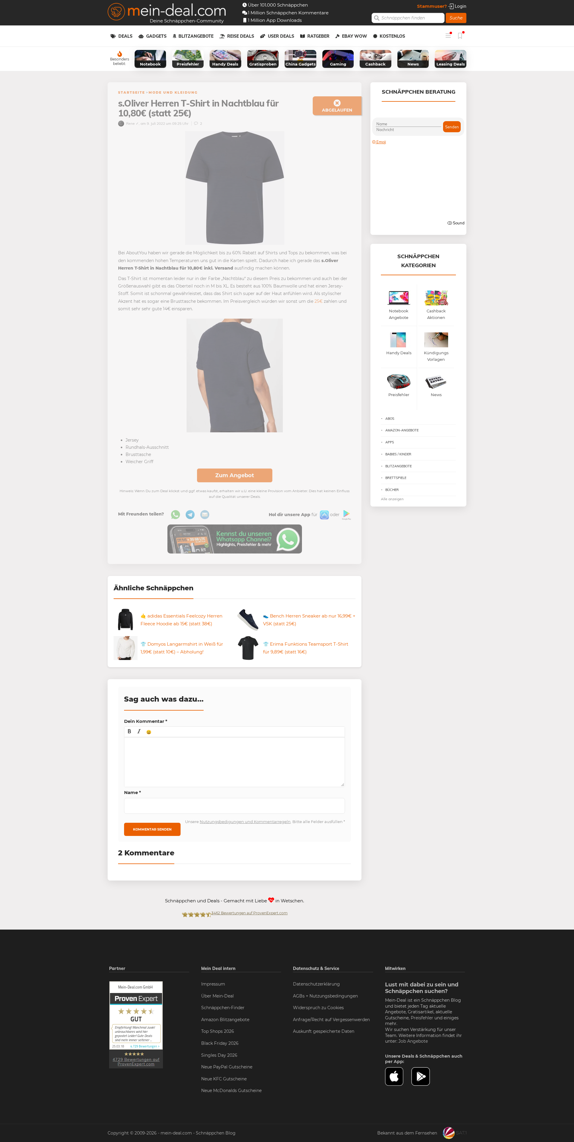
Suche (456, 18)
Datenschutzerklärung (316, 984)
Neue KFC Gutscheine (224, 1079)
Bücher (392, 490)
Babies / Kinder (398, 454)
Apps (389, 442)
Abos (389, 418)
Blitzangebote (195, 36)
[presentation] (129, 732)
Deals (125, 36)
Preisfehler (422, 1018)
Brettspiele (395, 478)
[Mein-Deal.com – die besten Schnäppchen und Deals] (167, 12)
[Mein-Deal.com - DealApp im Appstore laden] (398, 1076)
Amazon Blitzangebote (225, 1019)
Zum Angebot (234, 475)
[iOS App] (324, 514)
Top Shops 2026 (217, 1031)
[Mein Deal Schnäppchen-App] (424, 1076)
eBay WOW (354, 36)
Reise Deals (240, 36)
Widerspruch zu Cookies (318, 1007)
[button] (129, 731)
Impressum (213, 984)
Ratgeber (318, 36)
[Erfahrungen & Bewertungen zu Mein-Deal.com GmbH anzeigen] (136, 1024)
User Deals (281, 36)
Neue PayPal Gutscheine (226, 1067)
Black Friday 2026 (220, 1043)
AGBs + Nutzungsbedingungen (325, 996)
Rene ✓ (132, 123)
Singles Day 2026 (219, 1055)
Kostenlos (392, 36)
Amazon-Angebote (402, 430)
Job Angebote (413, 1041)
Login (460, 6)
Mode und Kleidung (173, 92)
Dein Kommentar (145, 721)
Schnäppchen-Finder (223, 1007)
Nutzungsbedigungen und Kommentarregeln (245, 821)
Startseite (131, 92)
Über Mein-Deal (217, 996)
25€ (319, 301)
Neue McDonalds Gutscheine (231, 1090)
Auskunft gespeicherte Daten (323, 1031)
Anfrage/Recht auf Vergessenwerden (331, 1019)
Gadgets (156, 36)
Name (132, 792)
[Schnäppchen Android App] (346, 514)
